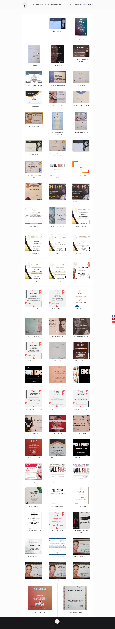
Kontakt (90, 4)
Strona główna (37, 4)
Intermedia (65, 626)
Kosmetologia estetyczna (54, 4)
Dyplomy (84, 4)
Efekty (65, 4)
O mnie (44, 4)
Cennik (70, 4)
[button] (61, 5)
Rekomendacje (77, 4)
